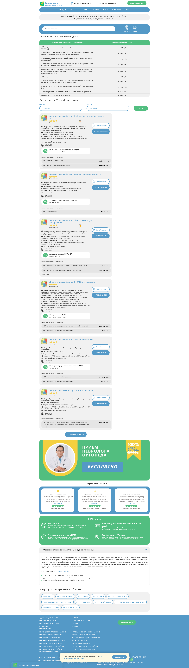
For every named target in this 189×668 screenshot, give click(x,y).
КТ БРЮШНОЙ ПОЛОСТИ (81, 620)
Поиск (141, 108)
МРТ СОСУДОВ (83, 596)
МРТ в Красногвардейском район (86, 638)
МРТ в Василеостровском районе (86, 632)
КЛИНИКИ (116, 10)
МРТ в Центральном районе (50, 652)
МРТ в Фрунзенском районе (83, 649)
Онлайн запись (101, 125)
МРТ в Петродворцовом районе (85, 646)
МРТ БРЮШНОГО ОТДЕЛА (117, 596)
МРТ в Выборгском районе (50, 635)
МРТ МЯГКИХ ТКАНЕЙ (51, 607)
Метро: (89, 104)
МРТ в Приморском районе (50, 649)
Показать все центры (76, 434)
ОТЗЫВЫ (75, 626)
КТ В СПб (75, 618)
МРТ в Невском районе (81, 643)
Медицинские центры (82, 19)
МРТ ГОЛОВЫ (48, 596)
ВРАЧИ (105, 10)
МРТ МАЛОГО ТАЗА (83, 602)
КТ (78, 10)
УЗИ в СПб (75, 623)
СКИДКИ (62, 10)
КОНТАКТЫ (43, 626)
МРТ (72, 10)
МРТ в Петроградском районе (51, 646)
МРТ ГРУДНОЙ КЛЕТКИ (103, 602)
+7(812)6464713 (101, 187)
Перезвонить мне (137, 3)
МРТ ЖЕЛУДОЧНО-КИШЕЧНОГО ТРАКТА (130, 602)
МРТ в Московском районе (50, 643)
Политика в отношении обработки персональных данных (59, 657)
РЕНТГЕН (95, 10)
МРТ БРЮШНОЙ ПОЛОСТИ (49, 623)
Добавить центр (127, 622)
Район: (42, 104)
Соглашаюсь (119, 657)
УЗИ (85, 10)
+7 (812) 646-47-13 (82, 3)
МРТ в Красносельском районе (52, 640)
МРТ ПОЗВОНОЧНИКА (65, 596)
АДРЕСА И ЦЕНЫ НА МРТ (48, 618)
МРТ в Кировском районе (50, 638)
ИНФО (127, 10)
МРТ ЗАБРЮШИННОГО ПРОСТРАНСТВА (57, 602)
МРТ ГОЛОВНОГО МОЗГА (48, 620)
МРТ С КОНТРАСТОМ (70, 607)
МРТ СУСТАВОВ (98, 596)
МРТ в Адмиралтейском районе (52, 632)
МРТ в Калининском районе (83, 635)
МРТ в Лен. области (79, 640)
